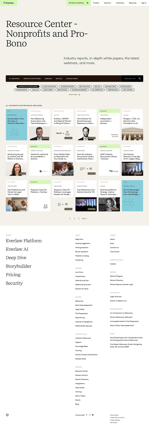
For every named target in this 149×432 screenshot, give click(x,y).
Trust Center (114, 252)
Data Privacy (80, 318)
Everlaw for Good (81, 289)
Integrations (80, 383)
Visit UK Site (113, 422)
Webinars (48, 78)
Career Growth (21, 90)
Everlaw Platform (24, 240)
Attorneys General (68, 86)
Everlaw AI (17, 249)
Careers (113, 264)
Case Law (35, 90)
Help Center (80, 388)
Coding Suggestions (82, 243)
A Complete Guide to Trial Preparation (124, 321)
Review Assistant (81, 252)
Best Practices (84, 86)
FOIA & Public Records (83, 326)
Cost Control (128, 90)
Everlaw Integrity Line (118, 301)
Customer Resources (83, 338)
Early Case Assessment (83, 305)
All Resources (14, 78)
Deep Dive (16, 257)
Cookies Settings (115, 420)
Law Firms (79, 272)
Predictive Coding (82, 256)
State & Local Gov (82, 280)
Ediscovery (79, 301)
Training (78, 350)
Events (77, 400)
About (112, 239)
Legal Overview (116, 297)
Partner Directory (81, 379)
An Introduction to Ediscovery (121, 313)
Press (112, 243)
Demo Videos (80, 396)
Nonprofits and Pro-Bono (28, 86)
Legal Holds (79, 309)
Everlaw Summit (81, 375)
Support (78, 342)
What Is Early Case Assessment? (122, 325)
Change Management (79, 90)
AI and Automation (49, 86)
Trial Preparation (81, 313)
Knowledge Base (81, 346)
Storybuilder (18, 266)
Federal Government (83, 285)
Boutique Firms (110, 86)
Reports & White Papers (32, 78)
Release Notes (80, 359)
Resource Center (81, 371)
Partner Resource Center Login (121, 284)
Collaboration (97, 90)
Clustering (79, 260)
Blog (77, 404)
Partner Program (116, 276)
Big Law (97, 86)
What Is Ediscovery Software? (121, 317)
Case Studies (47, 90)
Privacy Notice (114, 415)
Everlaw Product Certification (86, 355)
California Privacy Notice (117, 417)
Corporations (113, 90)
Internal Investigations (84, 322)
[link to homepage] (7, 416)
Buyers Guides (126, 86)
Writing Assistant (81, 248)
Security (14, 283)
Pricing (13, 274)
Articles (59, 78)
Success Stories (72, 78)
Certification (62, 90)
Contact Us (114, 248)
